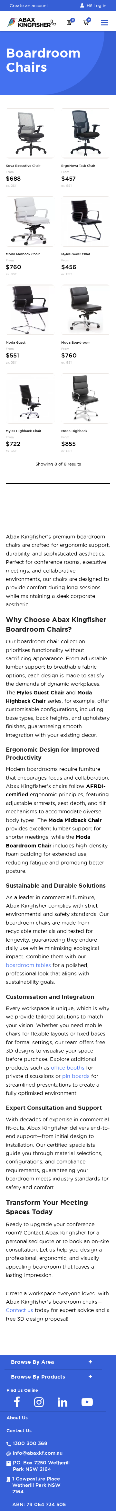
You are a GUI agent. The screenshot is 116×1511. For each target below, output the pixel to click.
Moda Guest (15, 342)
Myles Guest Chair (75, 254)
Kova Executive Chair (23, 165)
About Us (17, 1417)
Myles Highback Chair (23, 431)
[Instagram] (39, 1402)
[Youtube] (87, 1402)
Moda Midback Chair (23, 254)
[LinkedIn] (62, 1402)
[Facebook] (17, 1402)
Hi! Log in (96, 5)
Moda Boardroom (76, 342)
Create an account (29, 5)
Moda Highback (74, 431)
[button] (104, 22)
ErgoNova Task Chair (78, 165)
